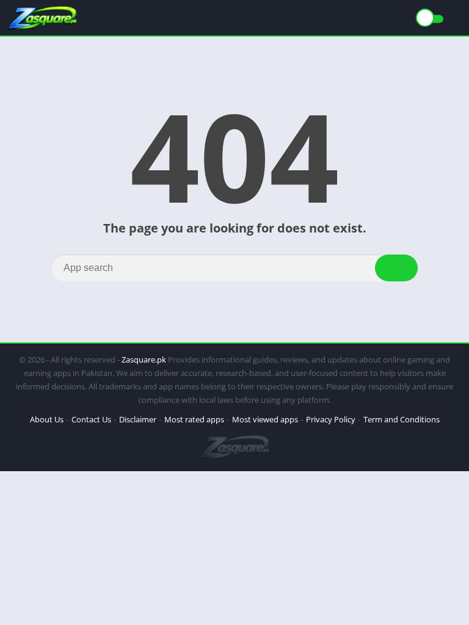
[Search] (396, 268)
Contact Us (91, 419)
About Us (47, 419)
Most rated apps (194, 419)
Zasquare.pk (144, 359)
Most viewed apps (265, 419)
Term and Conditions (401, 419)
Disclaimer (137, 419)
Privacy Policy (330, 419)
